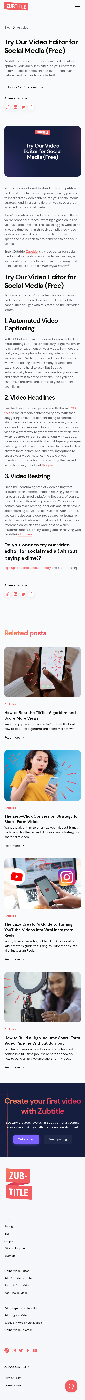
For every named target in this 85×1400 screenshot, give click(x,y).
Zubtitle (32, 251)
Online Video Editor (16, 1271)
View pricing (58, 1139)
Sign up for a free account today (27, 568)
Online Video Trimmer (18, 1330)
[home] (16, 6)
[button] (77, 6)
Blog (7, 1233)
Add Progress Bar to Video (21, 1308)
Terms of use (12, 1385)
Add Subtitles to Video (18, 1278)
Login (7, 1219)
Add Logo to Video (16, 1315)
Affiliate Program (15, 1248)
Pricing (8, 1226)
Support (9, 1241)
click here (25, 534)
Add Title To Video (16, 1293)
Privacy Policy (13, 1378)
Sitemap (9, 1255)
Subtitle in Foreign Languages (23, 1322)
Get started (26, 1139)
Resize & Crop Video (17, 1285)
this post (48, 465)
